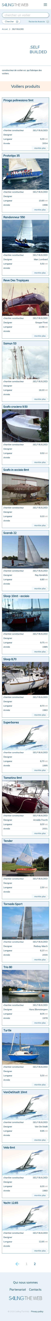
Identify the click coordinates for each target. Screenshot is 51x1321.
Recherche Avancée (37, 22)
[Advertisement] (16, 49)
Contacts (35, 1289)
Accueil (5, 29)
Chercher (9, 21)
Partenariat (18, 1289)
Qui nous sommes (25, 1282)
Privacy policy (37, 1311)
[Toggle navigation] (45, 4)
